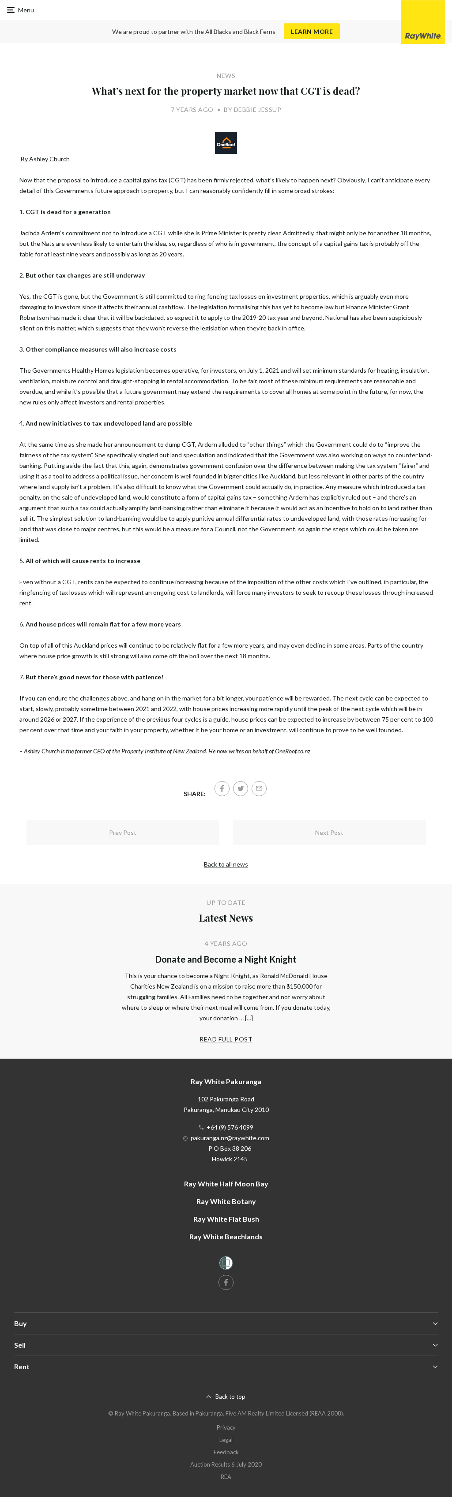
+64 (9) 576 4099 (230, 1127)
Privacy (226, 1427)
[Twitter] (240, 788)
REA (226, 1476)
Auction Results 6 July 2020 (226, 1464)
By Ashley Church (44, 159)
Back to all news (226, 864)
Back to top (230, 1396)
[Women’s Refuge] (226, 1264)
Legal (226, 1439)
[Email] (259, 788)
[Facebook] (222, 788)
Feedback (226, 1452)
